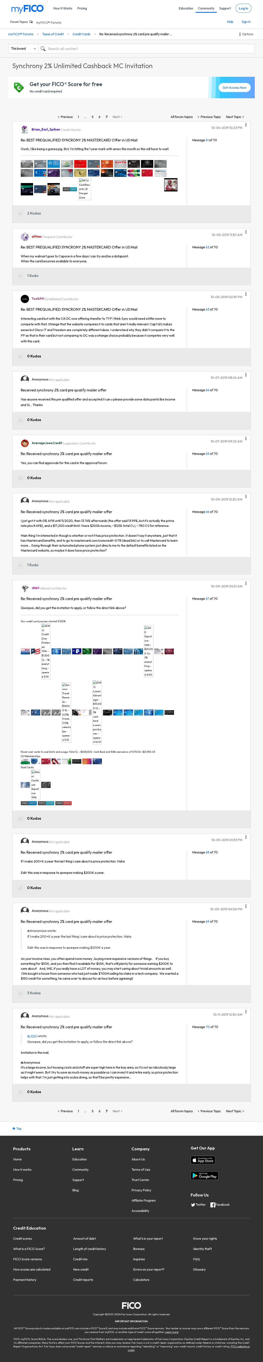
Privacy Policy (141, 1190)
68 (207, 852)
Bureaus (139, 1249)
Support (225, 8)
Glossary (199, 1269)
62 (207, 247)
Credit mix (80, 1259)
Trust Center (140, 1180)
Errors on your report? (148, 1269)
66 (207, 512)
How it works (22, 1169)
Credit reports (83, 1280)
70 (208, 1027)
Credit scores (22, 1238)
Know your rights (205, 1238)
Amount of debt (84, 1238)
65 (207, 454)
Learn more (171, 1332)
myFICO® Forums (48, 22)
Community (206, 8)
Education (186, 8)
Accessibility (140, 1211)
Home (17, 1159)
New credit (81, 1269)
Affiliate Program (144, 1200)
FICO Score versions (27, 1259)
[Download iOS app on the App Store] (203, 1160)
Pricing (82, 8)
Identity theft (202, 1249)
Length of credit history (89, 1249)
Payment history (24, 1280)
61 (207, 140)
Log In (243, 8)
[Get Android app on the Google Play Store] (204, 1176)
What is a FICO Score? (29, 1249)
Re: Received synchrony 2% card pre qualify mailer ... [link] (135, 34)
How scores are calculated (31, 1269)
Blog (75, 1190)
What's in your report (148, 1238)
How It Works (62, 8)
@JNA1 (32, 1036)
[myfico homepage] (27, 9)
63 (207, 309)
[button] (245, 123)
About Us (138, 1159)
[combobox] (146, 48)
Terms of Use (141, 1169)
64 (207, 390)
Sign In (246, 22)
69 (207, 921)
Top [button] (19, 1128)
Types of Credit (53, 34)
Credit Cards (81, 34)
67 (207, 598)
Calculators (141, 1280)
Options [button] (247, 34)
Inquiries (139, 1259)
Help (230, 22)
